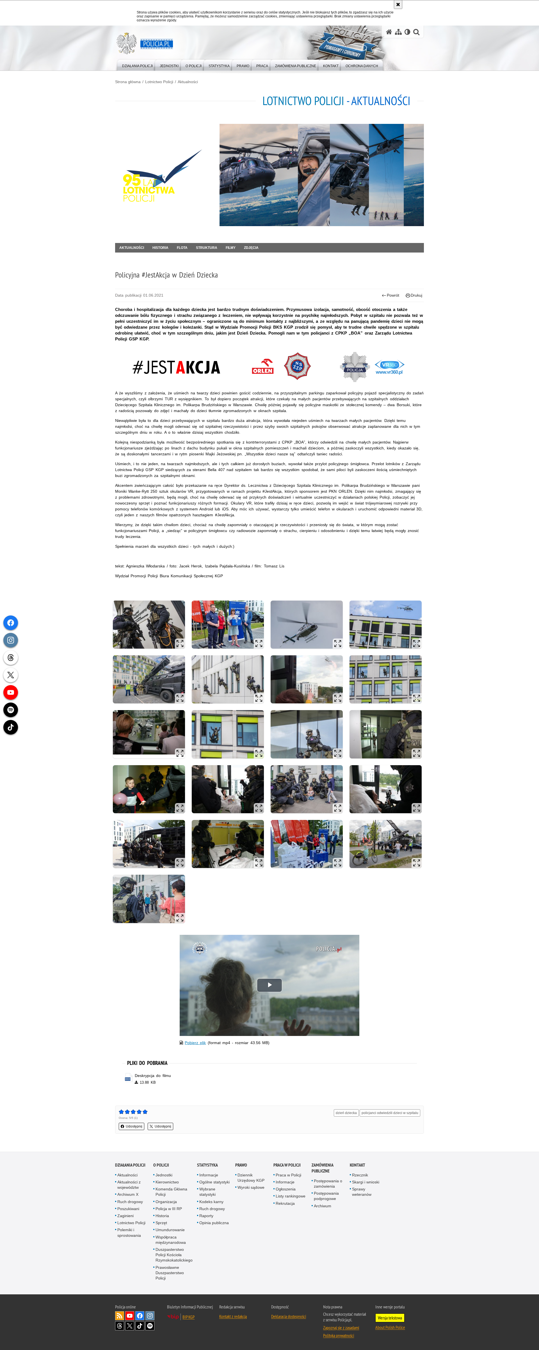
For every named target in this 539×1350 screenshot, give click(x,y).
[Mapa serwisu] (398, 31)
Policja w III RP (169, 1208)
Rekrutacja (285, 1203)
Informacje (208, 1175)
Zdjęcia (251, 248)
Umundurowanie (170, 1230)
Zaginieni (125, 1215)
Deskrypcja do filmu (153, 1075)
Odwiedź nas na (129, 1315)
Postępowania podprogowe (326, 1196)
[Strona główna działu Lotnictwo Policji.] (165, 175)
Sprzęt (161, 1223)
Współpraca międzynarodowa (171, 1240)
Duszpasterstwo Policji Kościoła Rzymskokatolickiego (174, 1254)
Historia (160, 248)
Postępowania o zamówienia (328, 1183)
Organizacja (166, 1201)
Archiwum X (127, 1194)
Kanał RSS (119, 1315)
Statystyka (207, 1165)
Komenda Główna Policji (171, 1192)
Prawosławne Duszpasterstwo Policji (170, 1272)
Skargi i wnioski (365, 1182)
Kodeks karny (211, 1201)
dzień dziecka (346, 1113)
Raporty (206, 1215)
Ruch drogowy (130, 1201)
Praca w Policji (287, 1165)
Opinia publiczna (214, 1223)
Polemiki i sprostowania (129, 1232)
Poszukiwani (128, 1208)
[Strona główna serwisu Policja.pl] (389, 31)
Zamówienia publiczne (322, 1168)
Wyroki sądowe (250, 1187)
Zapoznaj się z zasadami (341, 1327)
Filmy (231, 248)
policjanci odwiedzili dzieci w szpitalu (390, 1113)
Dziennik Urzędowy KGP (250, 1178)
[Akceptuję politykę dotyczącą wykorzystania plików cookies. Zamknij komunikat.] (398, 4)
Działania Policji (130, 1165)
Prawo (241, 1165)
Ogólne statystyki (214, 1182)
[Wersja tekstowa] (407, 31)
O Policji (161, 1165)
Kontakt (357, 1165)
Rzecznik (360, 1175)
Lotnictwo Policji (159, 81)
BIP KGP (188, 1317)
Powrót (393, 295)
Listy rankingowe (290, 1196)
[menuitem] (137, 65)
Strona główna (128, 81)
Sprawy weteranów (361, 1192)
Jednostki (164, 1175)
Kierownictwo (167, 1182)
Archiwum (322, 1206)
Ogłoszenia (286, 1189)
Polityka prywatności (338, 1335)
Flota (182, 248)
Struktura (206, 248)
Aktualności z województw (129, 1185)
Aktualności (188, 81)
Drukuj (416, 295)
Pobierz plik (195, 1042)
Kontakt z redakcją (233, 1316)
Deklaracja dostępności (288, 1316)
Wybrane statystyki (207, 1192)
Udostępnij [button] (134, 1126)
